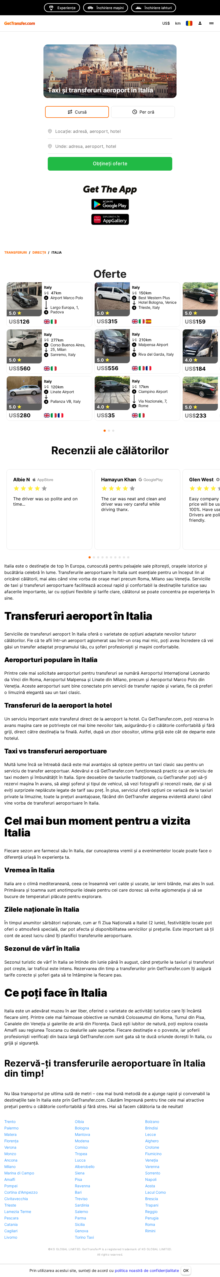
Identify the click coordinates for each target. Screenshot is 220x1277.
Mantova (82, 1134)
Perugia (152, 1218)
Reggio (151, 1211)
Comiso (81, 1147)
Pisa (78, 1179)
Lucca (80, 1160)
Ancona (10, 1160)
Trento (10, 1121)
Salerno (81, 1211)
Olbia (79, 1121)
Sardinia (82, 1205)
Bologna (82, 1128)
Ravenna (82, 1186)
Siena (80, 1173)
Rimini (150, 1231)
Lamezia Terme (17, 1211)
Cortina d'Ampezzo (21, 1192)
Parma (80, 1218)
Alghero (152, 1141)
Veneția (151, 1160)
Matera (10, 1134)
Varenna (152, 1166)
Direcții (39, 252)
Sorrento (152, 1173)
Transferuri (15, 252)
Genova (81, 1231)
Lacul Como (155, 1192)
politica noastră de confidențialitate (147, 1270)
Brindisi (151, 1128)
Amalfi (9, 1179)
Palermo (11, 1128)
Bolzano (152, 1121)
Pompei (10, 1186)
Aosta (150, 1186)
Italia (57, 252)
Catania (11, 1224)
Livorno (10, 1237)
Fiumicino (153, 1153)
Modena (82, 1141)
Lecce (150, 1134)
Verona (10, 1147)
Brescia (151, 1198)
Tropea (81, 1153)
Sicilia (80, 1224)
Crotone (152, 1147)
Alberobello (84, 1166)
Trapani (151, 1205)
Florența (11, 1141)
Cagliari (10, 1231)
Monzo (10, 1153)
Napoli (150, 1179)
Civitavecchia (16, 1198)
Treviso (81, 1198)
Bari (78, 1192)
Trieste (10, 1205)
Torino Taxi (84, 1237)
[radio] (16, 488)
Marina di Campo (19, 1173)
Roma (150, 1224)
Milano (10, 1166)
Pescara (11, 1218)
